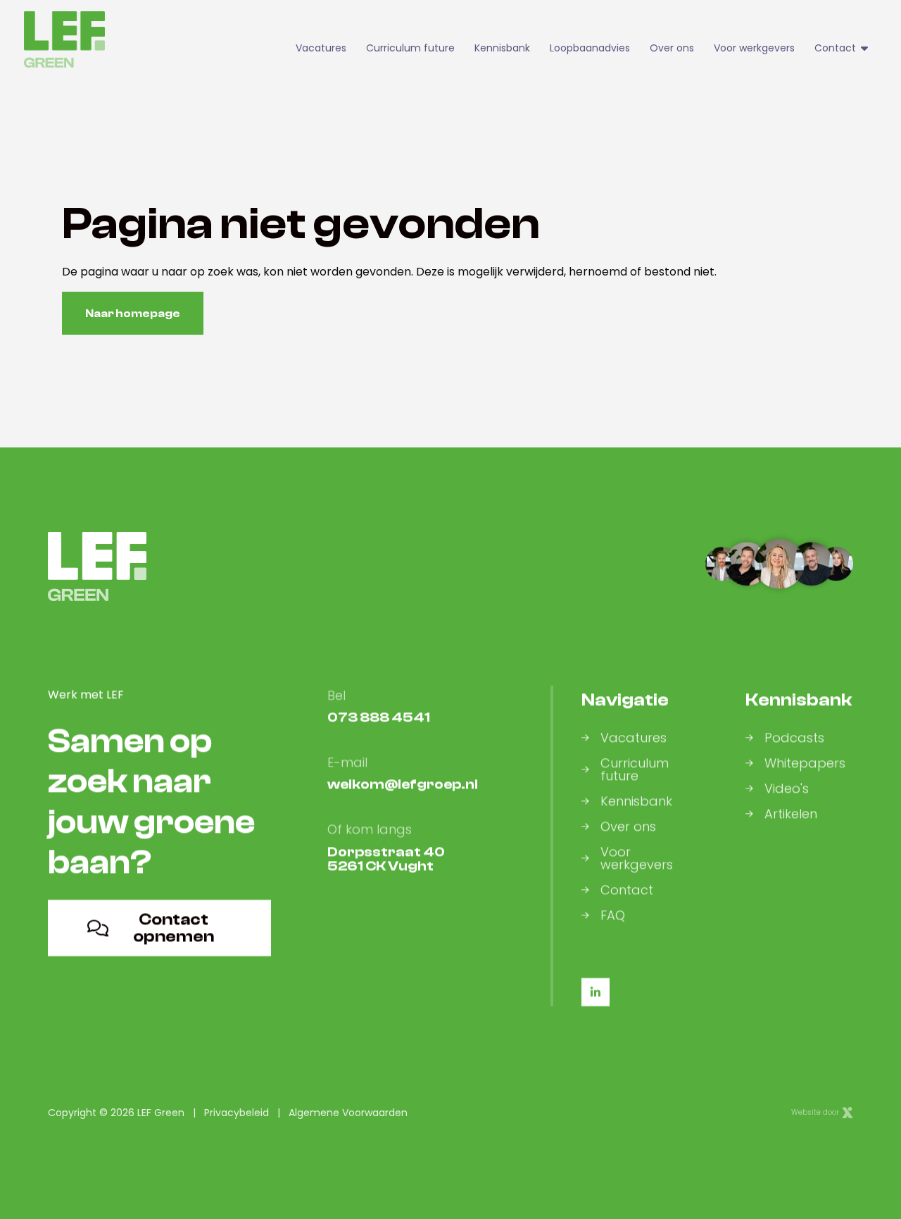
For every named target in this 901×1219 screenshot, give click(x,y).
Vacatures (321, 48)
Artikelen (790, 813)
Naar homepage (132, 313)
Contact (626, 890)
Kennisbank (502, 48)
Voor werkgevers (754, 48)
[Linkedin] (595, 992)
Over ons (672, 48)
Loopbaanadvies (590, 48)
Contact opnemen (173, 928)
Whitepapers (804, 763)
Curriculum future (410, 48)
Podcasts (794, 737)
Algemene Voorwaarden (348, 1113)
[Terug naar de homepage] (64, 39)
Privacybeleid (236, 1113)
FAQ (612, 915)
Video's (786, 788)
